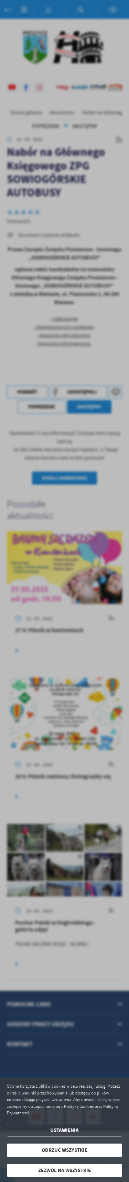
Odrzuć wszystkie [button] (64, 1150)
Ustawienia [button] (64, 1130)
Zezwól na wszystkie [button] (64, 1170)
